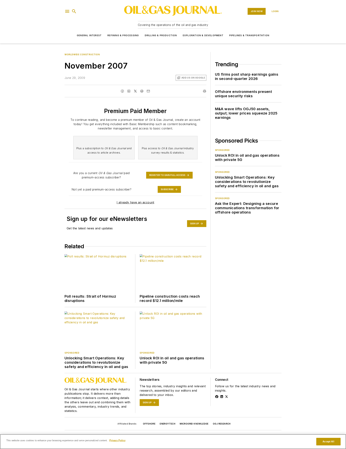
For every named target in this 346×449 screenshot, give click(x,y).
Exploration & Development (203, 35)
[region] (173, 441)
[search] (74, 11)
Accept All (328, 441)
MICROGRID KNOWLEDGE (194, 423)
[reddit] (142, 91)
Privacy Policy (117, 440)
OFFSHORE (149, 423)
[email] (148, 91)
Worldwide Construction (82, 54)
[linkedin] (129, 91)
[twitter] (135, 91)
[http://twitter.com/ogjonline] (226, 396)
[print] (204, 91)
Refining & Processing (123, 35)
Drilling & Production (161, 35)
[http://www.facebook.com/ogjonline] (217, 396)
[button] (67, 11)
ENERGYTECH (167, 423)
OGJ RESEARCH (222, 423)
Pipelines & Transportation (249, 35)
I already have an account (135, 202)
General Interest (89, 35)
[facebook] (122, 91)
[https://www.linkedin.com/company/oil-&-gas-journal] (221, 396)
